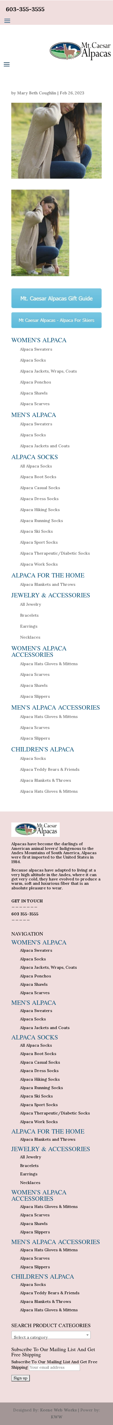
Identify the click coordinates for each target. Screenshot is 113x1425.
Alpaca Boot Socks (38, 476)
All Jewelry (30, 604)
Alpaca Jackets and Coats (45, 445)
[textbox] (51, 1337)
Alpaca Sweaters (36, 349)
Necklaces (30, 637)
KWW (56, 1417)
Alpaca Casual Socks (40, 487)
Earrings (28, 626)
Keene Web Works (58, 1410)
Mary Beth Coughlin (36, 93)
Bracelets (29, 615)
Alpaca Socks (33, 360)
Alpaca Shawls (34, 393)
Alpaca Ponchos (35, 382)
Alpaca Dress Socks (39, 498)
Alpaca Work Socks (39, 564)
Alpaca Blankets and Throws (47, 584)
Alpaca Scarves (35, 403)
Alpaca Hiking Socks (40, 509)
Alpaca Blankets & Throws (45, 780)
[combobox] (51, 1335)
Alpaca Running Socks (41, 520)
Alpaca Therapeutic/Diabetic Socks (55, 553)
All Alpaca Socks (36, 466)
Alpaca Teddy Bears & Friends (49, 769)
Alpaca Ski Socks (36, 531)
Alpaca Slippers (35, 696)
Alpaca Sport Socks (39, 542)
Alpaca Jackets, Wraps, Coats (48, 371)
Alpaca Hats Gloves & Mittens (49, 663)
